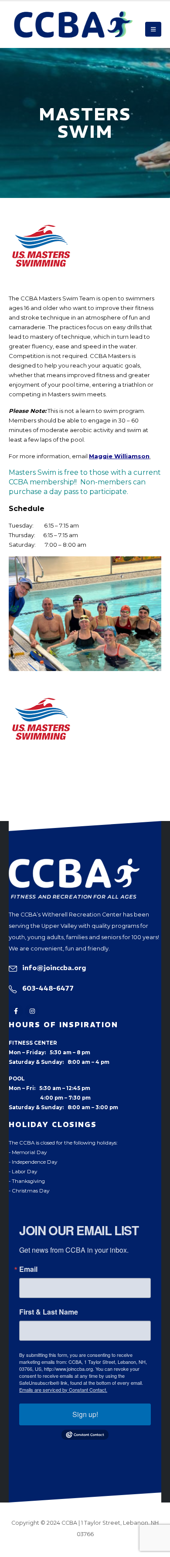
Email (28, 1269)
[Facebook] (16, 1011)
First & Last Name (48, 1311)
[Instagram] (32, 1011)
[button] (153, 29)
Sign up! (85, 1414)
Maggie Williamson (119, 456)
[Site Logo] (73, 25)
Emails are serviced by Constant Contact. (63, 1389)
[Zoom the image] (74, 863)
